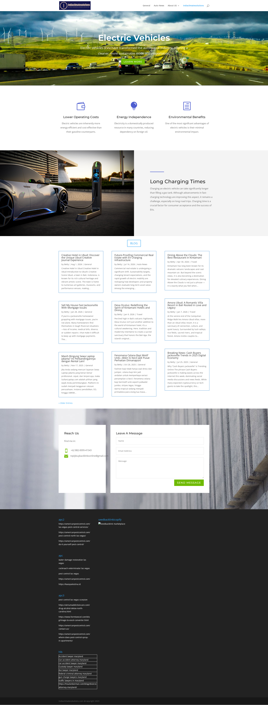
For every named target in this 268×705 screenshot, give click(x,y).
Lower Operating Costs (81, 117)
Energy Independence (134, 117)
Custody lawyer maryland (70, 666)
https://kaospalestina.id (70, 584)
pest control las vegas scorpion (73, 599)
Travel (139, 314)
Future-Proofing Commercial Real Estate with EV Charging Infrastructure (134, 257)
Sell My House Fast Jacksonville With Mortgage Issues (79, 306)
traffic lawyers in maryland (71, 680)
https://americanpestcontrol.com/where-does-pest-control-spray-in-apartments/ (74, 637)
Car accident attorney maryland (73, 659)
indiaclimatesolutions (193, 6)
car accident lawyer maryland (72, 663)
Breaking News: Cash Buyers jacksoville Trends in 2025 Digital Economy (187, 355)
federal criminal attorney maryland (75, 673)
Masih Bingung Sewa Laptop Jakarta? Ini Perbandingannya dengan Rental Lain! (78, 358)
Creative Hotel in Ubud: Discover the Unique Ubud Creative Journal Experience (80, 257)
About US (172, 6)
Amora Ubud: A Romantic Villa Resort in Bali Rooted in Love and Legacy (187, 305)
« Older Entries (66, 403)
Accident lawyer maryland (71, 656)
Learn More (133, 61)
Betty (66, 264)
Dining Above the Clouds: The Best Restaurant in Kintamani (185, 256)
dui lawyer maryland (68, 670)
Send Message (189, 482)
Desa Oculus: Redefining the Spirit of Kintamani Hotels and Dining (132, 307)
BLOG (134, 243)
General (146, 6)
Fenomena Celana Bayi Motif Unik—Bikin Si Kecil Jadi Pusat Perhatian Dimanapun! (131, 358)
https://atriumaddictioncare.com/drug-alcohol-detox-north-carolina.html (74, 608)
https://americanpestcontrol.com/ (74, 579)
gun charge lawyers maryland (73, 677)
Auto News (159, 6)
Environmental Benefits (187, 117)
